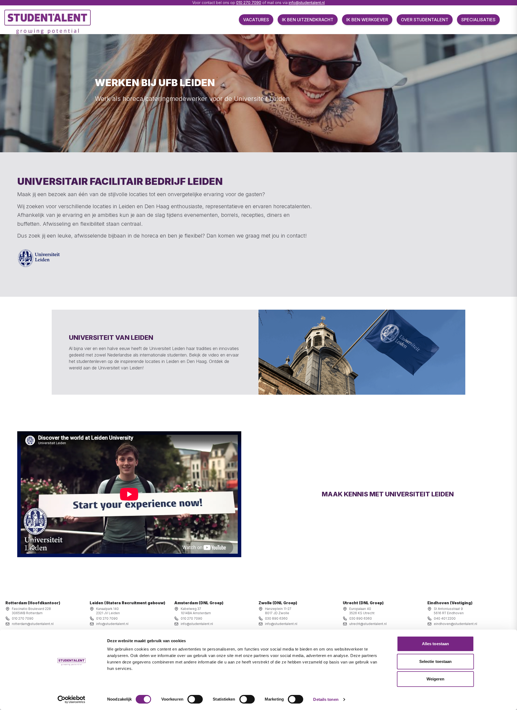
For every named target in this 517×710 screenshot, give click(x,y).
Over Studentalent (424, 19)
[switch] (195, 699)
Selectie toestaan (435, 661)
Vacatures (256, 19)
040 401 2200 (445, 618)
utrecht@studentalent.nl (368, 624)
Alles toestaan (435, 643)
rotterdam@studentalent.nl (33, 624)
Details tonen (325, 699)
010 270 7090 (248, 2)
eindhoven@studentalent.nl (455, 624)
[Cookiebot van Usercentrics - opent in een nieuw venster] (71, 699)
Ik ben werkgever (367, 19)
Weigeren (436, 679)
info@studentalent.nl (307, 2)
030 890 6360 (276, 618)
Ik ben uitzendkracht (307, 19)
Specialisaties (478, 19)
